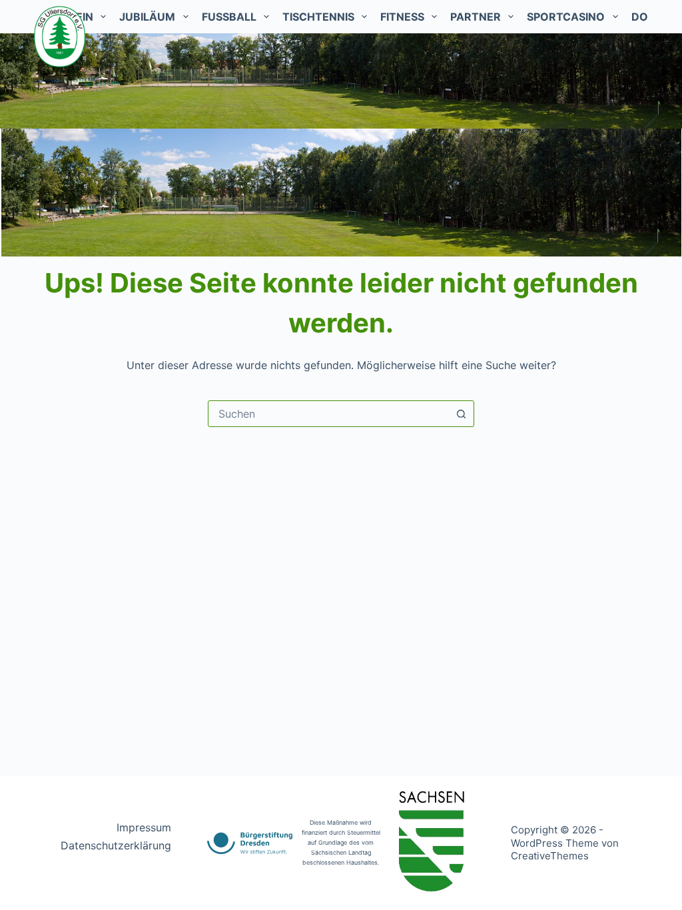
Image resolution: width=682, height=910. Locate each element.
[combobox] (328, 413)
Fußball (229, 16)
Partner (475, 16)
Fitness (402, 16)
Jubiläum (147, 16)
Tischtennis (318, 16)
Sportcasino (566, 16)
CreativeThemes (550, 855)
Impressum (144, 827)
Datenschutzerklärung (116, 845)
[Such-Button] (461, 413)
